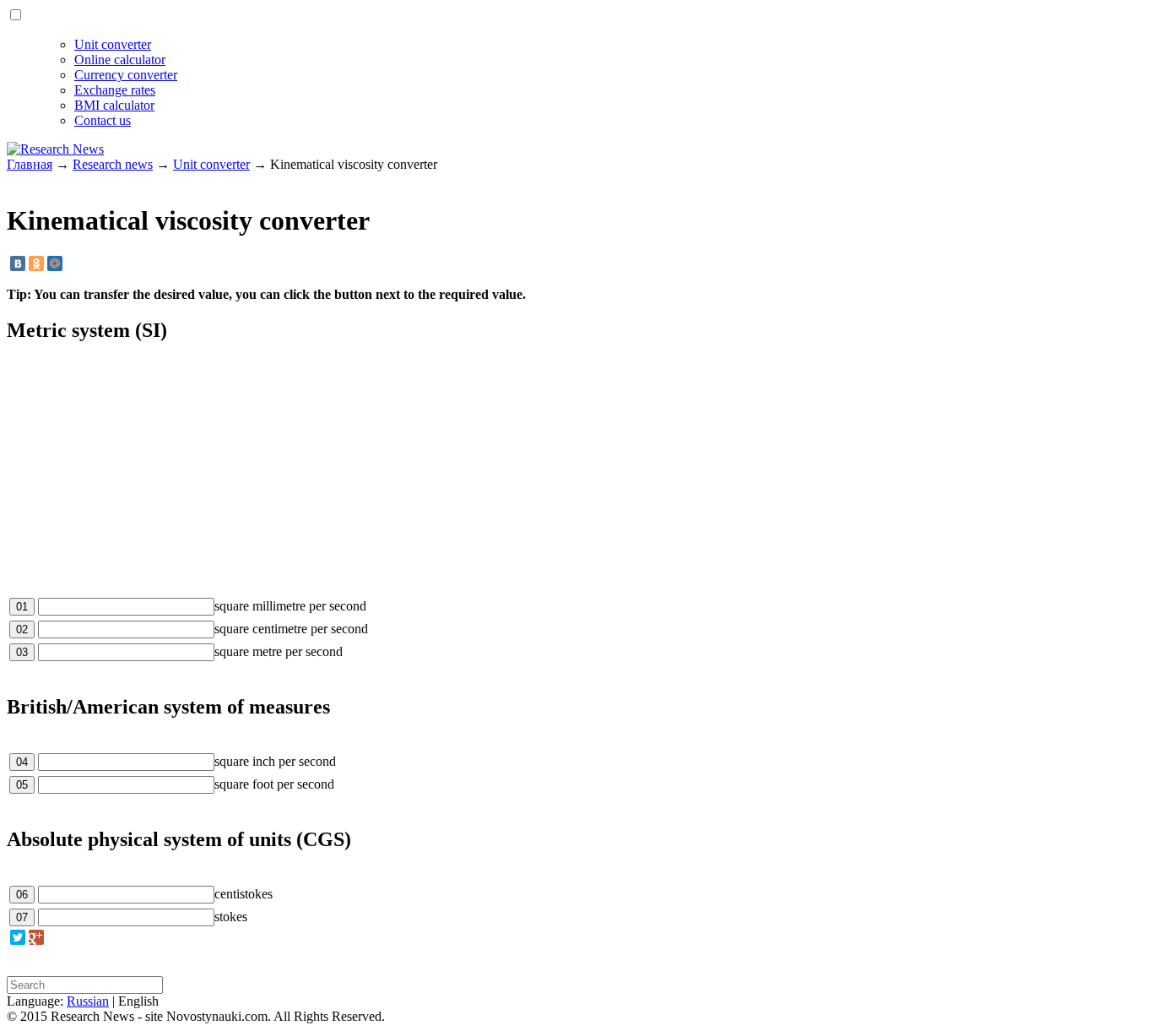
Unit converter (112, 44)
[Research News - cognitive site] (55, 149)
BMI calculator (114, 105)
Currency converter (125, 75)
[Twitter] (17, 937)
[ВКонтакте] (17, 263)
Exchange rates (114, 90)
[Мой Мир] (54, 263)
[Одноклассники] (36, 263)
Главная (29, 164)
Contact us (102, 120)
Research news (113, 164)
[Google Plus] (36, 937)
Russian (88, 1001)
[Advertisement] (513, 477)
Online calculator (119, 59)
